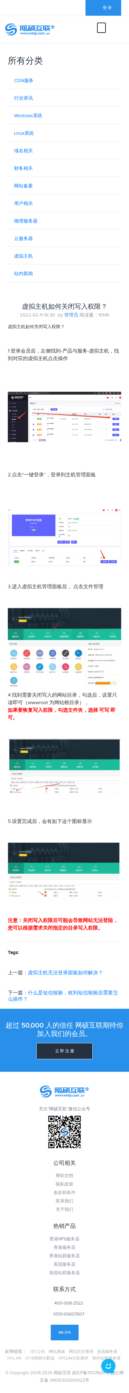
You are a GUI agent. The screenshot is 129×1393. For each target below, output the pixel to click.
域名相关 (23, 151)
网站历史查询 (81, 1351)
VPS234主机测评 (73, 1358)
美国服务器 (64, 1264)
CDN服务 (24, 80)
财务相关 (23, 168)
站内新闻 (23, 273)
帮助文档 (64, 1175)
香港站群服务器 (64, 1256)
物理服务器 (26, 221)
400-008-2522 (68, 1303)
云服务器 (23, 238)
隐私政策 (64, 1184)
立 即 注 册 (64, 1051)
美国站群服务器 (64, 1272)
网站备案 (23, 186)
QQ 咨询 (65, 1332)
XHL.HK (14, 1358)
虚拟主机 (23, 256)
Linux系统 (24, 133)
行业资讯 (23, 98)
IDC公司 (37, 1351)
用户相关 (23, 203)
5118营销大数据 (39, 1358)
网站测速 (57, 1351)
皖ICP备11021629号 (90, 1372)
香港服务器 (64, 1247)
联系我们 (64, 1201)
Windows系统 (28, 115)
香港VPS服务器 (64, 1239)
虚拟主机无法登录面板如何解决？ (65, 973)
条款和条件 (64, 1192)
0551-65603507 (68, 1314)
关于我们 (64, 1209)
